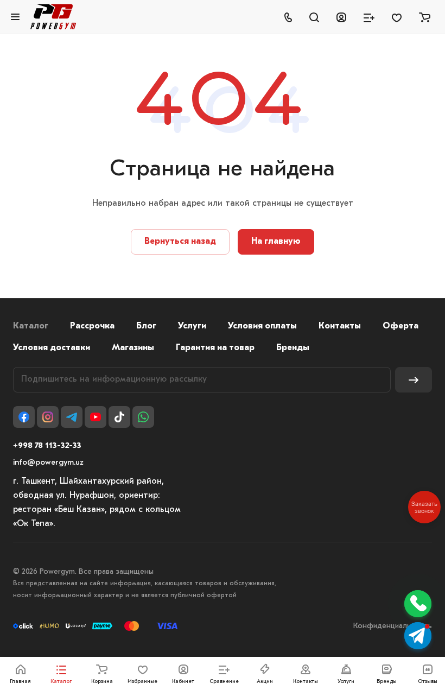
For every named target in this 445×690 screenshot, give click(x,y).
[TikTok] (119, 417)
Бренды (292, 348)
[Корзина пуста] (424, 16)
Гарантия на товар (215, 348)
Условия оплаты (262, 326)
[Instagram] (48, 417)
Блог (146, 326)
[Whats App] (143, 417)
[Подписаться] (413, 380)
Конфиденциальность (392, 626)
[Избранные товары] (397, 16)
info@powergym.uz (48, 463)
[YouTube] (95, 417)
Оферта (400, 326)
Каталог (30, 326)
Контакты (340, 326)
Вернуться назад (180, 241)
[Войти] (341, 16)
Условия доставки (51, 348)
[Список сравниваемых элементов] (369, 16)
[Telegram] (71, 417)
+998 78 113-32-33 (47, 446)
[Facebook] (24, 417)
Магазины (133, 348)
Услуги (192, 326)
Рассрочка (92, 326)
